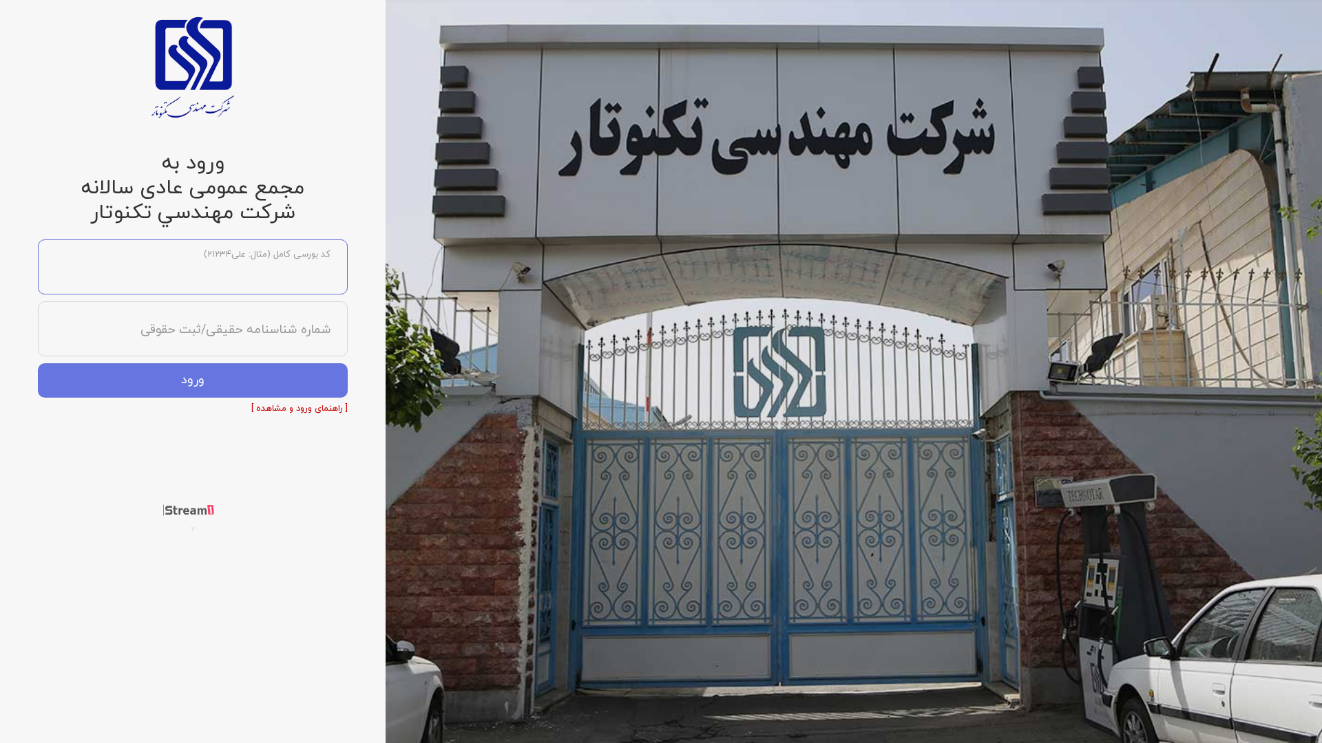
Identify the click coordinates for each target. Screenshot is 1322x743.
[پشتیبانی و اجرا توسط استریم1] (193, 510)
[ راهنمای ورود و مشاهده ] (299, 408)
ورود (192, 380)
